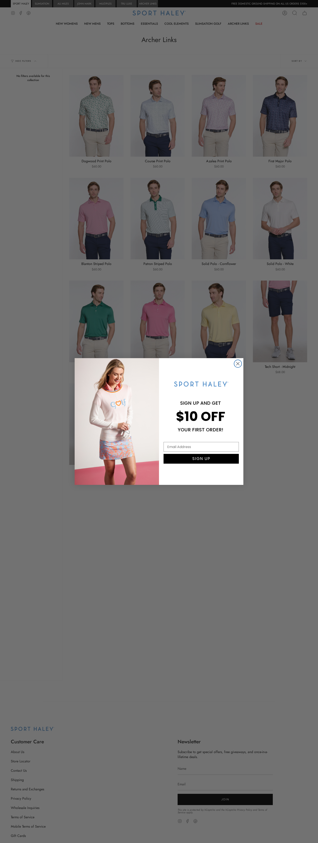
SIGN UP (201, 458)
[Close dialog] (238, 363)
